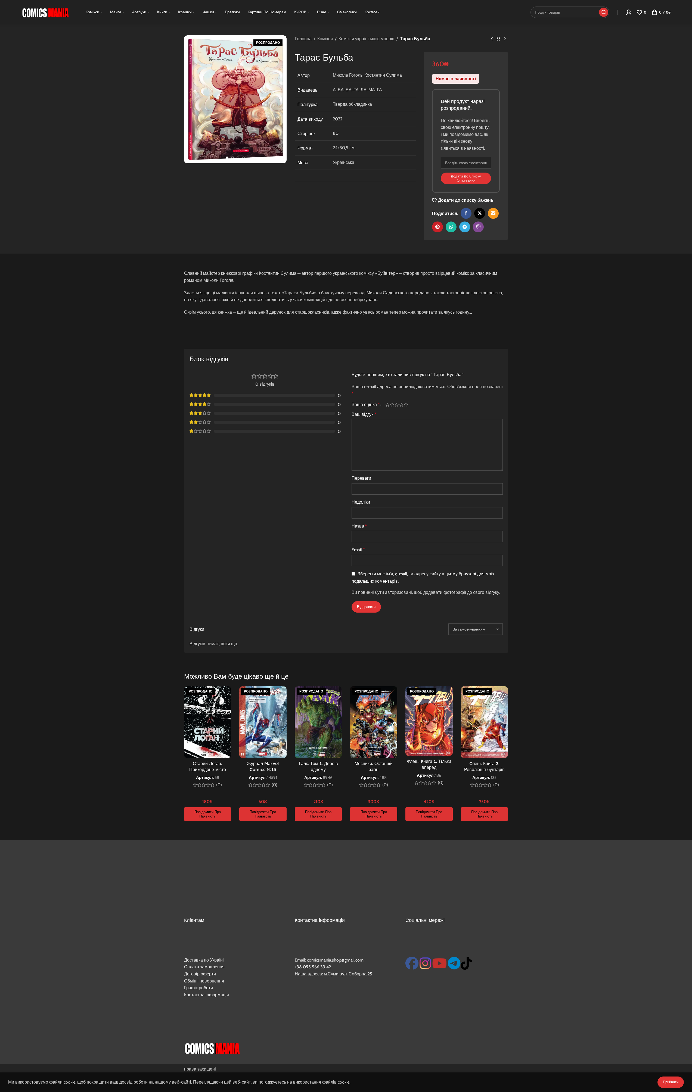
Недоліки (361, 502)
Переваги (361, 478)
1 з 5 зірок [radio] (387, 405)
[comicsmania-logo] (212, 1048)
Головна (303, 38)
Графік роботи (198, 987)
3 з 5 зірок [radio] (397, 405)
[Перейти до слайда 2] (232, 158)
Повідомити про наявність (207, 814)
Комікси (325, 38)
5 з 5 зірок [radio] (406, 405)
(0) (219, 785)
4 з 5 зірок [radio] (401, 405)
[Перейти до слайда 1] (227, 158)
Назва (359, 526)
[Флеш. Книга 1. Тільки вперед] (429, 721)
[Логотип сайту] (45, 11)
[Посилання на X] (479, 213)
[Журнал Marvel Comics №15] (263, 722)
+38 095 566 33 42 (313, 966)
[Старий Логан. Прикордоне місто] (207, 722)
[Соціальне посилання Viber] (478, 226)
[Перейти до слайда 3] (238, 158)
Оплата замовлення (204, 966)
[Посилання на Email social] (493, 213)
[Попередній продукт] (492, 39)
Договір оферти (200, 973)
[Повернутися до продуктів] (498, 39)
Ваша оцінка (366, 405)
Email (358, 549)
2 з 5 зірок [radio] (392, 405)
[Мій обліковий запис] (628, 12)
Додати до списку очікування (466, 178)
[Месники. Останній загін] (373, 722)
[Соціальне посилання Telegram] (464, 226)
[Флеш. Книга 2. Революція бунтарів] (484, 722)
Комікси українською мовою (366, 38)
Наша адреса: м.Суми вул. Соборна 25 (333, 973)
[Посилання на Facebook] (466, 213)
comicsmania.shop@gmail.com (335, 960)
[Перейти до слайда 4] (243, 158)
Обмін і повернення (204, 981)
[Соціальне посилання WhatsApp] (451, 226)
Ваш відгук (364, 414)
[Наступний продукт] (505, 39)
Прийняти (670, 1082)
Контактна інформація (206, 994)
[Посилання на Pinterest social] (437, 226)
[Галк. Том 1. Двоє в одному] (318, 722)
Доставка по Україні (204, 960)
